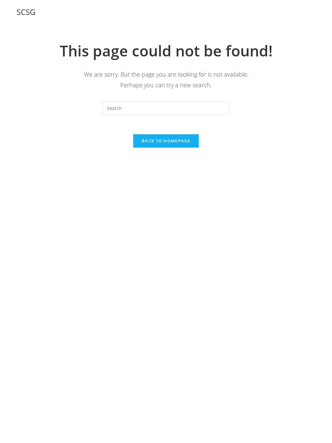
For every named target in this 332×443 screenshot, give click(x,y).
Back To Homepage (166, 141)
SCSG (26, 11)
